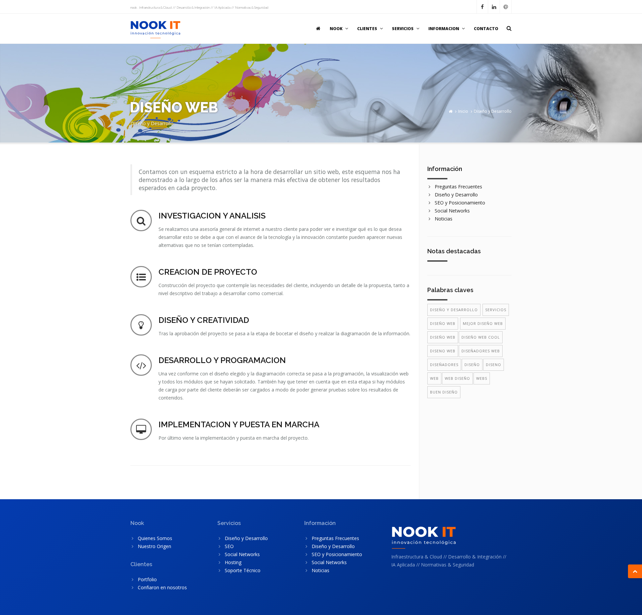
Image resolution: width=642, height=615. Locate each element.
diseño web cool (480, 337)
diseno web (442, 350)
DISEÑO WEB (442, 337)
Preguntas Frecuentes (458, 186)
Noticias (443, 218)
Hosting (233, 562)
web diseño (457, 378)
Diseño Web (442, 323)
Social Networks (452, 210)
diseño (472, 364)
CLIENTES (367, 28)
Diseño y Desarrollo (493, 111)
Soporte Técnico (242, 570)
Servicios (495, 309)
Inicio (463, 111)
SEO (229, 546)
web (434, 378)
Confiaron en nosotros (162, 587)
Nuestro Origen (154, 546)
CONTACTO (486, 28)
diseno (493, 364)
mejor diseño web (483, 323)
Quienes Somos (155, 538)
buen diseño (444, 391)
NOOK (336, 28)
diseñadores (444, 364)
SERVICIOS (403, 28)
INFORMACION (443, 28)
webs (481, 378)
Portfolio (147, 579)
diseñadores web (480, 350)
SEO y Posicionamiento (460, 202)
